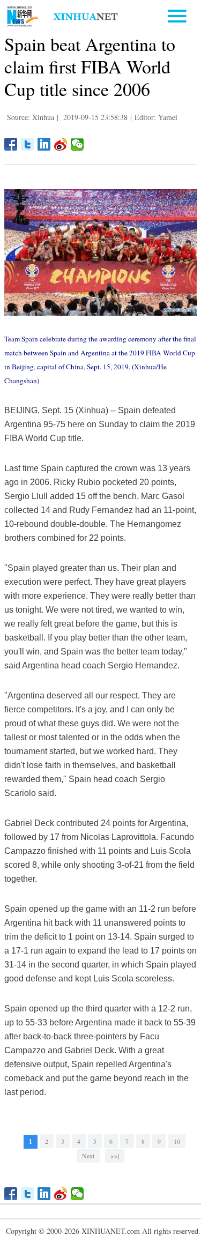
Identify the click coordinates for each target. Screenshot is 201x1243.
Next (88, 1155)
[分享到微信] (77, 144)
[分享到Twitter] (27, 144)
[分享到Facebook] (11, 144)
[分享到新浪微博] (61, 144)
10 (177, 1141)
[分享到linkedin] (44, 144)
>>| (114, 1155)
